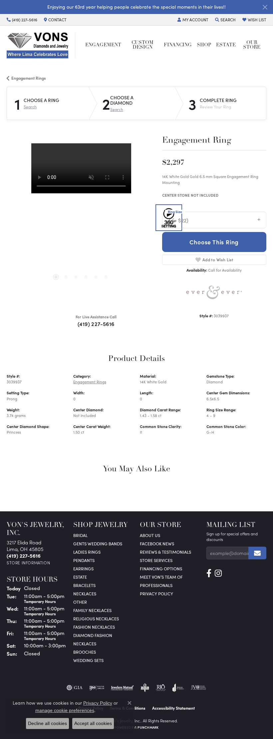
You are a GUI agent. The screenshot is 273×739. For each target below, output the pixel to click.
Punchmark (147, 727)
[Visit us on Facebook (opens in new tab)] (208, 573)
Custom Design (142, 45)
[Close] (265, 7)
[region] (81, 217)
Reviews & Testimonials (165, 552)
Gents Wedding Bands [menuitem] (97, 543)
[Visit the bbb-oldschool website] (144, 688)
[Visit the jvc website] (198, 688)
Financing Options (161, 568)
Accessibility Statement (173, 708)
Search (30, 106)
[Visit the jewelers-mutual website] (122, 688)
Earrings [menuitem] (83, 568)
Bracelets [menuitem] (84, 585)
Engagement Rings (28, 78)
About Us (150, 535)
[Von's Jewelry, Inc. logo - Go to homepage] (41, 45)
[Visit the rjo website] (161, 688)
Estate (226, 45)
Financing (178, 45)
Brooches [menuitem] (84, 652)
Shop (204, 45)
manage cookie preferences (64, 710)
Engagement (103, 45)
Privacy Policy (156, 593)
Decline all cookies (47, 723)
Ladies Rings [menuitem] (87, 552)
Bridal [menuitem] (80, 535)
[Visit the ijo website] (96, 688)
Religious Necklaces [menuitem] (96, 618)
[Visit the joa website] (178, 688)
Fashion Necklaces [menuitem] (94, 627)
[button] (192, 19)
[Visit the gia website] (75, 688)
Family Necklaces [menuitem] (92, 610)
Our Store (251, 45)
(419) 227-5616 (96, 323)
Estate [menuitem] (80, 577)
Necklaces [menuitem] (84, 593)
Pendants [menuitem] (84, 560)
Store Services (156, 560)
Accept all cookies (93, 723)
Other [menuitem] (80, 602)
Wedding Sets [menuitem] (88, 660)
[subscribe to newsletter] (257, 553)
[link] (22, 19)
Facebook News (157, 543)
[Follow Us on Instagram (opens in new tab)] (218, 573)
